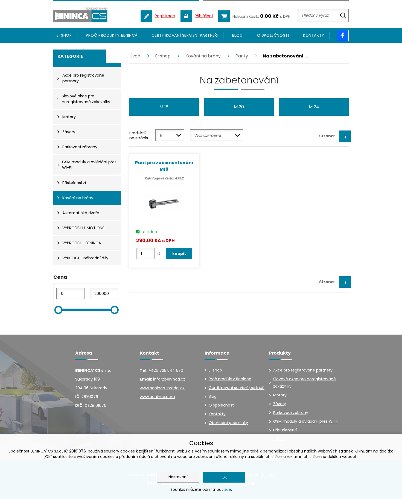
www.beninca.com (157, 396)
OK (224, 477)
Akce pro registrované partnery (303, 370)
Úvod (134, 56)
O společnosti (273, 35)
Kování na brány (203, 56)
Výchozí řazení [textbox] (207, 135)
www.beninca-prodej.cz (162, 388)
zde (227, 489)
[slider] (58, 310)
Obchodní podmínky (228, 422)
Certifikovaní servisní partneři (185, 35)
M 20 (239, 107)
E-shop (163, 56)
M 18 (163, 107)
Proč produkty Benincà (112, 35)
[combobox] (169, 135)
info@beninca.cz (169, 379)
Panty (241, 56)
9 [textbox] (161, 135)
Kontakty (313, 35)
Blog (237, 35)
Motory (280, 395)
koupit (179, 253)
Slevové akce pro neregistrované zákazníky (304, 382)
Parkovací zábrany (290, 412)
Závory (279, 404)
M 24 (314, 107)
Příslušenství (285, 430)
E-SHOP (64, 35)
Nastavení (178, 477)
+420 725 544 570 (165, 370)
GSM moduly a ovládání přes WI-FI (305, 421)
